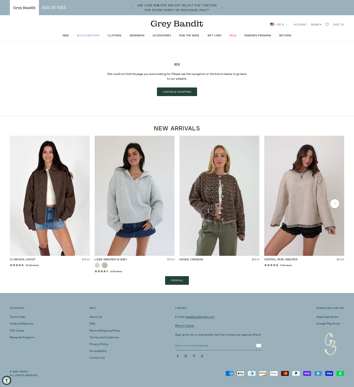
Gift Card (214, 35)
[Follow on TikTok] (202, 356)
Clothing (114, 35)
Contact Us (97, 357)
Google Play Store (328, 323)
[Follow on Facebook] (177, 356)
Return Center (184, 325)
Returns (285, 35)
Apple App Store (327, 317)
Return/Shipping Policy (105, 330)
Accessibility (98, 351)
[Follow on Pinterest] (194, 356)
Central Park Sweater (280, 259)
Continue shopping (177, 92)
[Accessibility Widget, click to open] (6, 380)
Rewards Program (257, 35)
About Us (96, 317)
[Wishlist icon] (327, 24)
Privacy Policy (99, 344)
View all (177, 280)
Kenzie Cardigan (191, 259)
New (66, 35)
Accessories (162, 35)
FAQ (92, 323)
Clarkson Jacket (22, 259)
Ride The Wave (189, 35)
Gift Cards (17, 330)
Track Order (18, 317)
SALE (232, 35)
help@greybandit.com (199, 317)
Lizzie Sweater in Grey (111, 259)
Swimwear (136, 35)
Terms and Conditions (104, 337)
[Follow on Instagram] (185, 356)
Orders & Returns (21, 323)
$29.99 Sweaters (88, 35)
